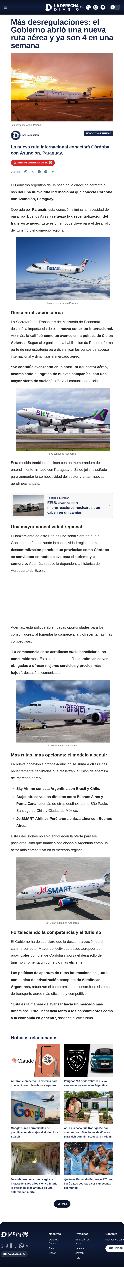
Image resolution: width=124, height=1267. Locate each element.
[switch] (115, 7)
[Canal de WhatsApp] (21, 1245)
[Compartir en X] (32, 171)
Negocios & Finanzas (98, 133)
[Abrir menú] (5, 7)
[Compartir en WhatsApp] (25, 171)
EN (81, 7)
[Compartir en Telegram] (45, 171)
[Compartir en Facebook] (39, 171)
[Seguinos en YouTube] (102, 7)
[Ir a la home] (62, 7)
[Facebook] (27, 1245)
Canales (79, 1248)
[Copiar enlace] (52, 171)
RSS (77, 1258)
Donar (52, 1253)
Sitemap (79, 1253)
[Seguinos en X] (88, 7)
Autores (53, 1248)
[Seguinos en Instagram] (95, 7)
